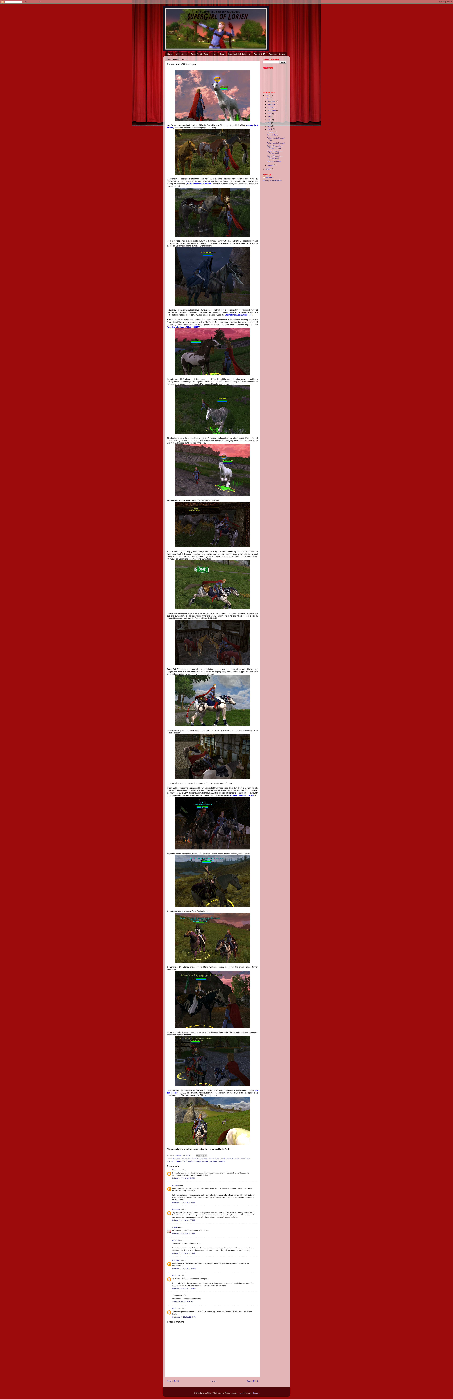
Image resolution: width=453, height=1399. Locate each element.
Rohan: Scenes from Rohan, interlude (274, 147)
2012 (268, 169)
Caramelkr (186, 1159)
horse (229, 1159)
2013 (268, 98)
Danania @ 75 (259, 54)
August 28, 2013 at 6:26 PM (182, 1301)
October (271, 107)
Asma (179, 1159)
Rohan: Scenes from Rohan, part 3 (274, 152)
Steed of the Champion (184, 1161)
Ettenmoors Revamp (277, 54)
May (269, 123)
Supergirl (197, 1161)
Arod (174, 1159)
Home (169, 54)
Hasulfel (223, 1159)
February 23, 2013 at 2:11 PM (183, 1178)
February (271, 132)
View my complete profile (272, 181)
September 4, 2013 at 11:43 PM (184, 1317)
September (272, 110)
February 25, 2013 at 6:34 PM (183, 1233)
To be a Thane (272, 135)
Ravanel (175, 1185)
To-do (222, 54)
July (269, 117)
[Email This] (197, 1156)
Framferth (203, 1159)
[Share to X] (201, 1156)
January (271, 165)
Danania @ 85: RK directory (239, 54)
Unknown (176, 1170)
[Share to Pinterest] (206, 1156)
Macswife (235, 1159)
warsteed (205, 1161)
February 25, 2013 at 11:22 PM (184, 1288)
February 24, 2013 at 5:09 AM (183, 1202)
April (269, 126)
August (270, 114)
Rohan (242, 1159)
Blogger (255, 1393)
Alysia (174, 1227)
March (270, 129)
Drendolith (195, 1159)
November (272, 104)
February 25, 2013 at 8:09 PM (183, 1253)
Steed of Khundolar (274, 161)
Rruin (248, 1159)
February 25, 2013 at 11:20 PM (184, 1268)
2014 (268, 95)
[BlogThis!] (199, 1156)
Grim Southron (213, 1159)
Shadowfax (171, 1161)
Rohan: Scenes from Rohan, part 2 (274, 157)
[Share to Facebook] (203, 1156)
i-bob (241, 1393)
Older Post (252, 1381)
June (270, 120)
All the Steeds (181, 54)
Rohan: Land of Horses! (276, 143)
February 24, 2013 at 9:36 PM (183, 1220)
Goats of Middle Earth (199, 54)
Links (214, 54)
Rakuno (175, 1240)
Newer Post (173, 1381)
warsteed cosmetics (217, 1161)
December (272, 101)
